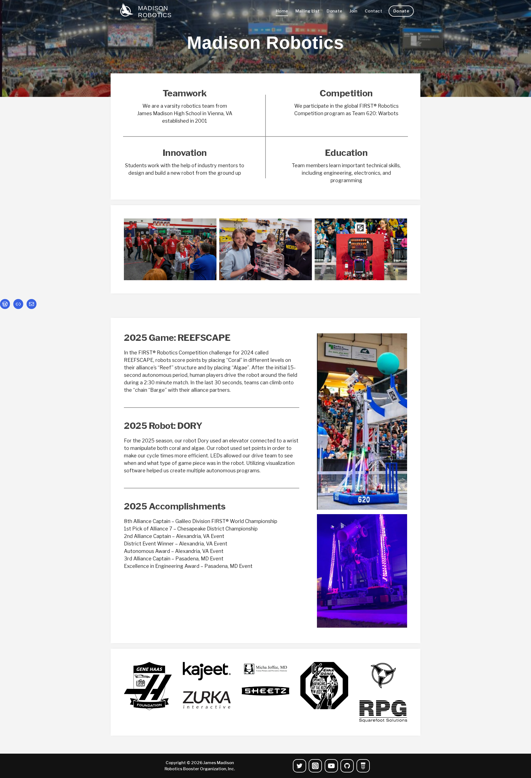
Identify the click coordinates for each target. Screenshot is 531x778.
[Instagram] (315, 765)
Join (354, 11)
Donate (334, 11)
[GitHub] (347, 765)
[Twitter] (299, 765)
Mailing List (307, 11)
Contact (373, 11)
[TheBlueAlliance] (363, 765)
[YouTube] (331, 765)
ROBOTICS (155, 15)
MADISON (153, 8)
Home (282, 11)
